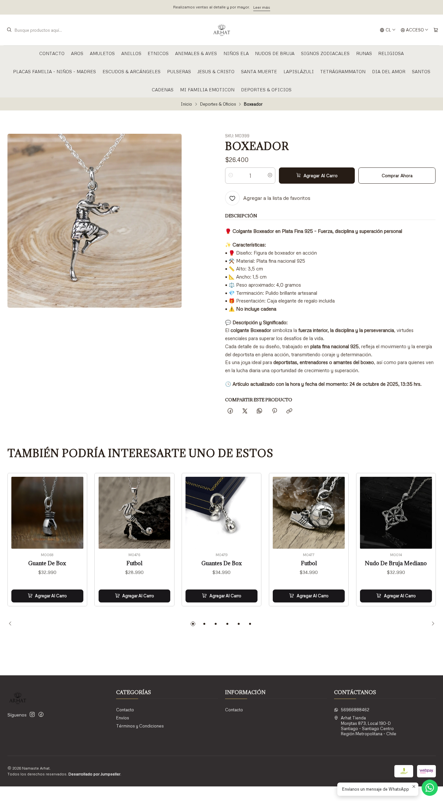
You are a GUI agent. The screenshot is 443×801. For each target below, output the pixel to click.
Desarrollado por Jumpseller (94, 774)
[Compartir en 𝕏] (245, 411)
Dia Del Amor (388, 71)
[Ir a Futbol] (135, 513)
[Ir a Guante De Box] (47, 513)
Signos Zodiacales (325, 53)
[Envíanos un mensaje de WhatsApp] (430, 788)
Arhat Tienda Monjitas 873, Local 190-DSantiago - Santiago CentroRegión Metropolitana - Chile (368, 725)
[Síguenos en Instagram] (32, 715)
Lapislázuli (298, 71)
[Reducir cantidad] (230, 175)
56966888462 (355, 709)
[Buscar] (9, 30)
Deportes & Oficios (266, 89)
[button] (193, 624)
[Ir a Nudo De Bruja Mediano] (396, 513)
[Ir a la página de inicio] (221, 30)
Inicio (186, 104)
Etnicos (158, 53)
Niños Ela (236, 53)
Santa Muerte (259, 71)
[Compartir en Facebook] (230, 411)
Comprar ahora (397, 175)
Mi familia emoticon (207, 89)
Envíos (122, 717)
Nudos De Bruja (274, 53)
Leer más (299, 7)
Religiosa (391, 53)
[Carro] (435, 30)
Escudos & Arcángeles (131, 71)
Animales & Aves (196, 53)
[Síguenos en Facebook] (41, 715)
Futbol (134, 563)
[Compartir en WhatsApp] (260, 411)
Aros (77, 53)
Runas (364, 53)
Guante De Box (47, 563)
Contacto (52, 53)
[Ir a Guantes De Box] (221, 513)
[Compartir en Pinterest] (274, 411)
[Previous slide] (12, 624)
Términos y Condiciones (140, 725)
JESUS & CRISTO (215, 71)
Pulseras (179, 71)
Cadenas (163, 89)
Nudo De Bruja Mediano (396, 563)
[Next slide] (431, 624)
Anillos (131, 53)
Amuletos (102, 53)
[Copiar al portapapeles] (289, 411)
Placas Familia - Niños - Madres (54, 71)
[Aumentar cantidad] (270, 175)
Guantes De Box (221, 563)
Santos (421, 71)
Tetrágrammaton (342, 71)
